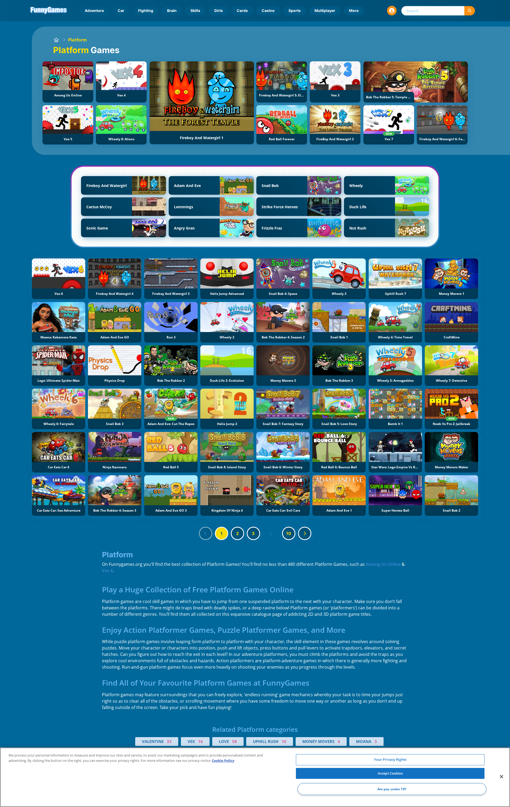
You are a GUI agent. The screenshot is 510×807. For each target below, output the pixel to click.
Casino (268, 10)
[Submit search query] (469, 10)
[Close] (501, 777)
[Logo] (49, 10)
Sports (294, 10)
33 (169, 741)
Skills (195, 10)
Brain (172, 10)
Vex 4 (107, 571)
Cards (242, 10)
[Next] (304, 533)
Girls (218, 10)
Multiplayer (324, 10)
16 (200, 741)
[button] (392, 10)
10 (288, 533)
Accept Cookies (390, 773)
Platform (77, 40)
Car (121, 10)
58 (234, 741)
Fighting (145, 10)
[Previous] (205, 533)
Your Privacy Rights (390, 759)
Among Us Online (383, 564)
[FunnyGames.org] (56, 40)
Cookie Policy (223, 760)
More (354, 10)
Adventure (94, 10)
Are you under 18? (391, 789)
